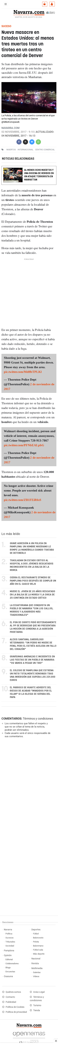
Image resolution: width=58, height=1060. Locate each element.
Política (8, 933)
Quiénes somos (13, 992)
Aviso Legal (39, 992)
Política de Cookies (15, 1007)
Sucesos (9, 937)
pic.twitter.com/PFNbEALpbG (24, 445)
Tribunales (10, 942)
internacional (25, 149)
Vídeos (36, 976)
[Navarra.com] (29, 12)
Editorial (9, 959)
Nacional (35, 958)
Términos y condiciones (38, 718)
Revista (35, 963)
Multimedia (37, 968)
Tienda (36, 1010)
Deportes (35, 929)
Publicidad (11, 1002)
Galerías (37, 972)
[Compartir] (19, 141)
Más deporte (38, 954)
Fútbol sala (38, 950)
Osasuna (8, 976)
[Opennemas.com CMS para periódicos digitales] (29, 1036)
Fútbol (36, 933)
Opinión (8, 955)
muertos (11, 149)
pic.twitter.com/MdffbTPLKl (23, 371)
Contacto (10, 997)
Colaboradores (12, 963)
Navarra (8, 929)
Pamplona (9, 950)
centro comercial (45, 149)
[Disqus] (28, 784)
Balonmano (38, 946)
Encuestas (10, 971)
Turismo (37, 1005)
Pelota (36, 942)
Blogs (8, 967)
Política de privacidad (16, 1012)
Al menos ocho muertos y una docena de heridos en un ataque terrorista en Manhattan (39, 175)
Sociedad (9, 946)
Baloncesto (38, 937)
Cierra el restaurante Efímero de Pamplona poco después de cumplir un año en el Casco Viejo (33, 580)
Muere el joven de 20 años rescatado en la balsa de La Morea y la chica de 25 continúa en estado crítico (32, 594)
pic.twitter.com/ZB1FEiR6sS (22, 500)
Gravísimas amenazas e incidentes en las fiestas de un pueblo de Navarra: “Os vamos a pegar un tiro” (32, 659)
